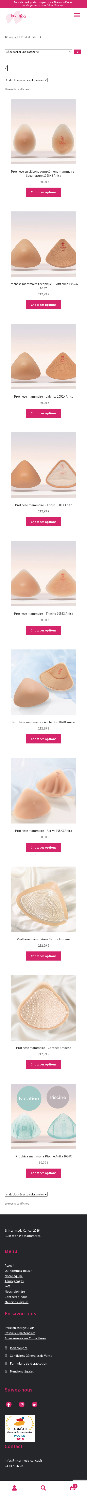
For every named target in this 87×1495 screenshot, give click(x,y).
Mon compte (19, 1348)
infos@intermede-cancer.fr (23, 1460)
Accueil (13, 37)
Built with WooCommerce (22, 1236)
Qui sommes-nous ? (18, 1271)
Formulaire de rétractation (28, 1363)
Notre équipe (14, 1276)
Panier (67, 1485)
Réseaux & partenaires (20, 1333)
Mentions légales (17, 1302)
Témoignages (14, 1281)
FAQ (7, 1286)
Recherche (43, 1488)
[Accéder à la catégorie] (77, 52)
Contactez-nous (16, 1297)
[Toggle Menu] (77, 15)
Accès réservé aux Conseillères (25, 1338)
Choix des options (43, 192)
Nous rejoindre (15, 1291)
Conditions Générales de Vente (31, 1356)
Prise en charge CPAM (19, 1328)
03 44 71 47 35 (14, 1466)
